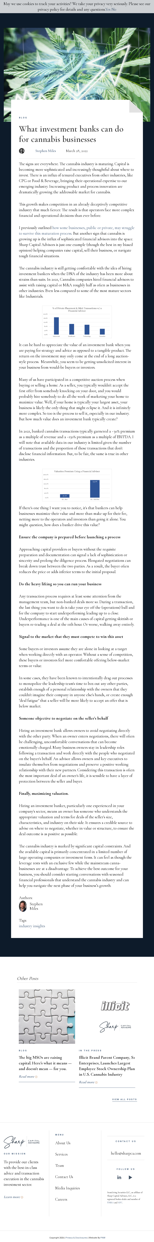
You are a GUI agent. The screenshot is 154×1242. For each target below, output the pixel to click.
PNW (102, 1238)
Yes (107, 9)
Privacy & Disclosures (76, 1238)
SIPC (120, 1202)
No (113, 9)
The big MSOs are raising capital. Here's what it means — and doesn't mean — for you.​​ (45, 1063)
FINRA (110, 1202)
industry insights (32, 926)
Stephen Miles (45, 151)
